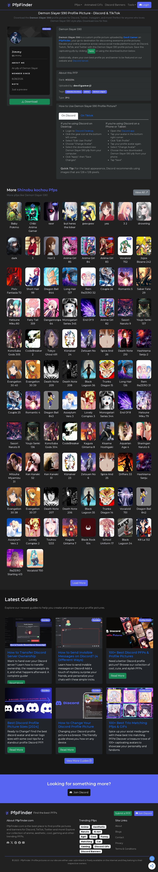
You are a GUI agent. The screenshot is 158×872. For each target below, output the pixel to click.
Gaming (85, 846)
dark (14, 258)
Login (145, 4)
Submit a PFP (122, 813)
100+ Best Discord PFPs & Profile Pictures (129, 654)
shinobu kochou (73, 92)
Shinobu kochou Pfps (37, 190)
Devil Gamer (130, 37)
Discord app (127, 131)
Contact (119, 837)
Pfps (77, 4)
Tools (131, 4)
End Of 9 (88, 319)
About (118, 826)
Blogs (118, 831)
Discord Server (80, 60)
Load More (79, 582)
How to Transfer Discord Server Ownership (26, 654)
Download (30, 101)
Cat (99, 841)
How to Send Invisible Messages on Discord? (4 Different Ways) (78, 656)
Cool (93, 836)
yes (107, 223)
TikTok (39, 829)
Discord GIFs (102, 846)
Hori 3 (51, 258)
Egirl (83, 836)
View (14, 211)
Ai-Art (97, 831)
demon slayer (99, 92)
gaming (57, 833)
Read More (16, 683)
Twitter (48, 829)
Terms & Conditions (125, 848)
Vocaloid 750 (35, 570)
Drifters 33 (125, 474)
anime (87, 92)
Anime (85, 827)
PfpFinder (21, 4)
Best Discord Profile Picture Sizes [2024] (23, 724)
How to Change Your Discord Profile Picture (76, 724)
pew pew (88, 223)
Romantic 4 (32, 412)
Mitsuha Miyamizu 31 (14, 478)
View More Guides (77, 760)
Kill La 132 (144, 539)
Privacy (119, 843)
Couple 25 (14, 412)
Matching (86, 841)
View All (140, 192)
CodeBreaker (70, 443)
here (91, 51)
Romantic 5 (125, 289)
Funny (104, 836)
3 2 (125, 223)
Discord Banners (115, 4)
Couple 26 (106, 289)
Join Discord (81, 792)
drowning (144, 223)
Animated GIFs (93, 4)
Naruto (85, 831)
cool (49, 833)
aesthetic (40, 833)
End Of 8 (125, 412)
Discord (30, 829)
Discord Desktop (84, 131)
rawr (51, 223)
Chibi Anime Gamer (33, 227)
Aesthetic (99, 827)
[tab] (68, 116)
